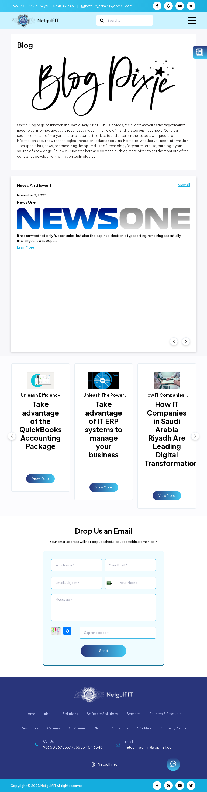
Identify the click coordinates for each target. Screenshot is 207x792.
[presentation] (174, 341)
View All (184, 185)
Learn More (25, 247)
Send (103, 650)
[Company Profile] (200, 52)
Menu (192, 22)
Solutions (70, 714)
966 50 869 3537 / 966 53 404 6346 (45, 6)
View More (40, 479)
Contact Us (119, 728)
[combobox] (110, 583)
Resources (30, 728)
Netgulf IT (48, 786)
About (49, 714)
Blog (98, 728)
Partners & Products (165, 714)
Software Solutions (102, 714)
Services (134, 714)
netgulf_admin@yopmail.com (109, 6)
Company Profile (173, 728)
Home (30, 714)
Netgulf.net (107, 764)
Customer (77, 728)
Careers (53, 728)
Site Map (144, 728)
